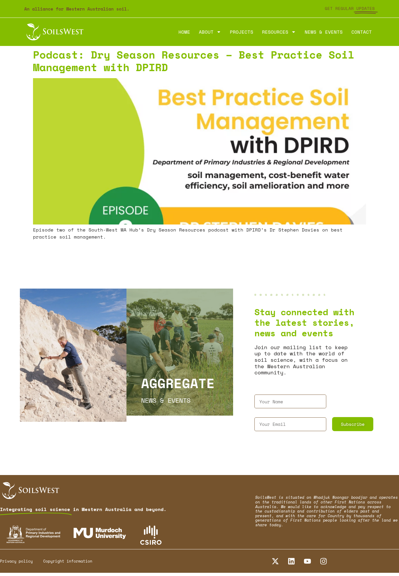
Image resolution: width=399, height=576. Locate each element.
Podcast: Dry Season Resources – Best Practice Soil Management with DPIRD (193, 61)
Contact (361, 31)
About (206, 31)
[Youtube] (307, 561)
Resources (275, 31)
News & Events (324, 31)
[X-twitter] (275, 561)
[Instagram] (323, 561)
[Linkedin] (291, 561)
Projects (241, 31)
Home (184, 31)
